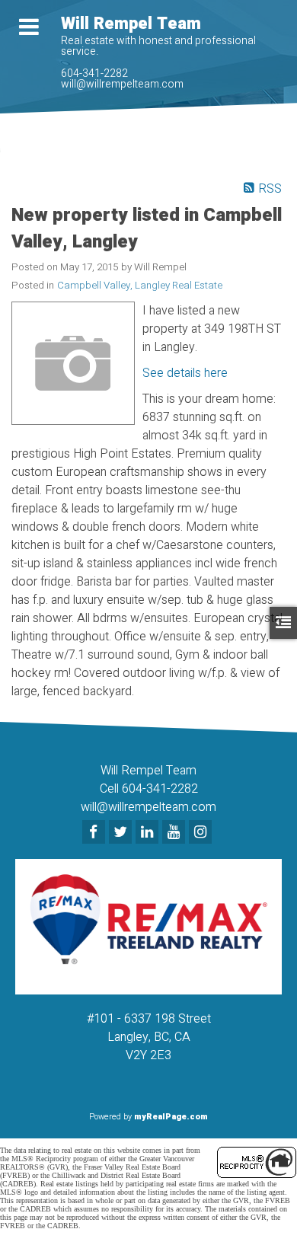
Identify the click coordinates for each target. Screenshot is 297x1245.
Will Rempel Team (131, 23)
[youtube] (175, 833)
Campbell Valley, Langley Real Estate (139, 285)
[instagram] (202, 833)
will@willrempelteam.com (122, 84)
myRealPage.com (171, 1116)
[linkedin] (149, 833)
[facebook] (95, 833)
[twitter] (122, 833)
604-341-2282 (94, 73)
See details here (185, 373)
